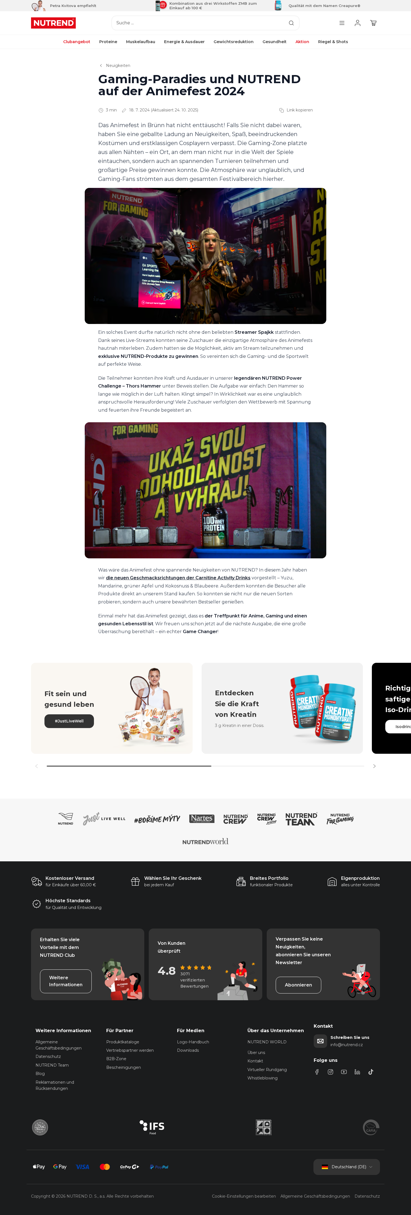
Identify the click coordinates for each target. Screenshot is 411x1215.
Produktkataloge (122, 1041)
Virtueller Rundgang (267, 1069)
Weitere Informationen (65, 981)
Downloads (188, 1050)
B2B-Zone (116, 1058)
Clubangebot (76, 41)
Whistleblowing (262, 1078)
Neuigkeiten (118, 65)
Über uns (256, 1052)
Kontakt (255, 1061)
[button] (374, 766)
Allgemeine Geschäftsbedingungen (315, 1196)
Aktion (302, 41)
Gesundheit (275, 41)
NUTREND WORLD (267, 1041)
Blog (40, 1073)
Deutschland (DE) (349, 1166)
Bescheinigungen (123, 1067)
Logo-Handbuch (193, 1041)
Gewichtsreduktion (234, 41)
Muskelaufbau (140, 41)
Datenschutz (48, 1056)
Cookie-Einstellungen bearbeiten (244, 1196)
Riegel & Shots (333, 41)
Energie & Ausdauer (184, 41)
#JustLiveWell (69, 721)
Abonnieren (298, 985)
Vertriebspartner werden (130, 1050)
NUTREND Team (52, 1065)
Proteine (108, 41)
